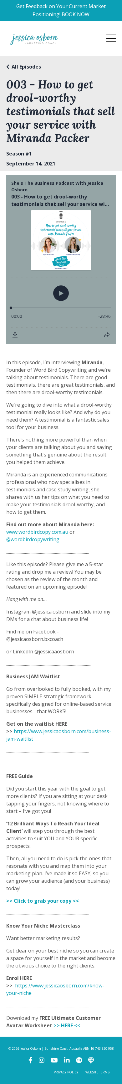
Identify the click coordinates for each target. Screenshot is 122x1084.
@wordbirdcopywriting (32, 539)
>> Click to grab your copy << (43, 900)
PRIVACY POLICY (66, 1072)
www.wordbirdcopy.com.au (37, 531)
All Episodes (26, 66)
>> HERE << (66, 1025)
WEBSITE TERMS (97, 1072)
